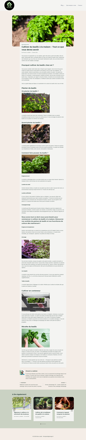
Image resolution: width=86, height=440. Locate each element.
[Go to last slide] (14, 410)
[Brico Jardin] (9, 5)
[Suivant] (72, 410)
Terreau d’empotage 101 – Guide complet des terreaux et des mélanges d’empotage (55, 384)
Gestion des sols (25, 44)
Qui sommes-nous (71, 5)
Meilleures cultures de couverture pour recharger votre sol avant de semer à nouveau (30, 384)
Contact (80, 5)
